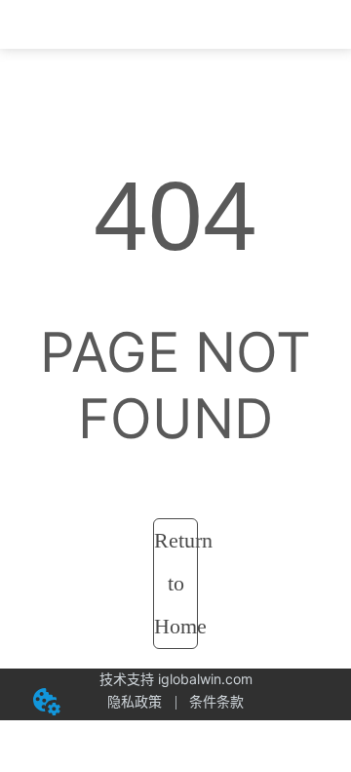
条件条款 (216, 702)
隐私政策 (134, 702)
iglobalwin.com (205, 678)
